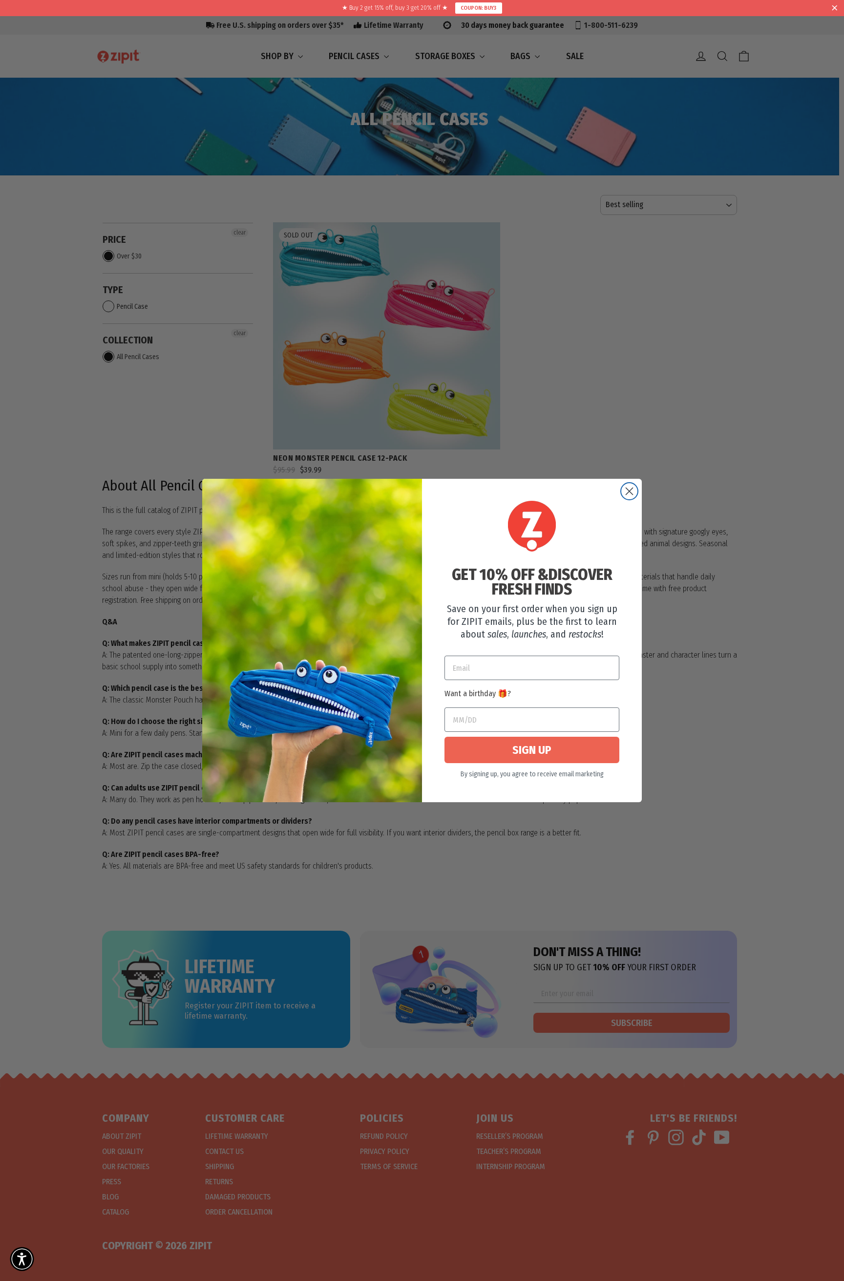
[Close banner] (835, 8)
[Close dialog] (629, 491)
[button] (22, 1259)
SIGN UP (531, 750)
